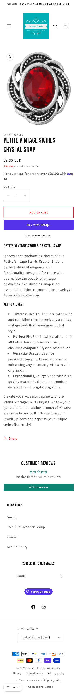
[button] (9, 26)
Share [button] (13, 438)
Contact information (40, 686)
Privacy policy (55, 673)
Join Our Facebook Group (26, 527)
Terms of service (29, 680)
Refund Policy (17, 547)
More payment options (39, 235)
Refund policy (34, 673)
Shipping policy (52, 680)
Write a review (38, 487)
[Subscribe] (61, 576)
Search (12, 517)
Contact (13, 537)
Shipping (8, 166)
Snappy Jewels (36, 668)
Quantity (9, 187)
